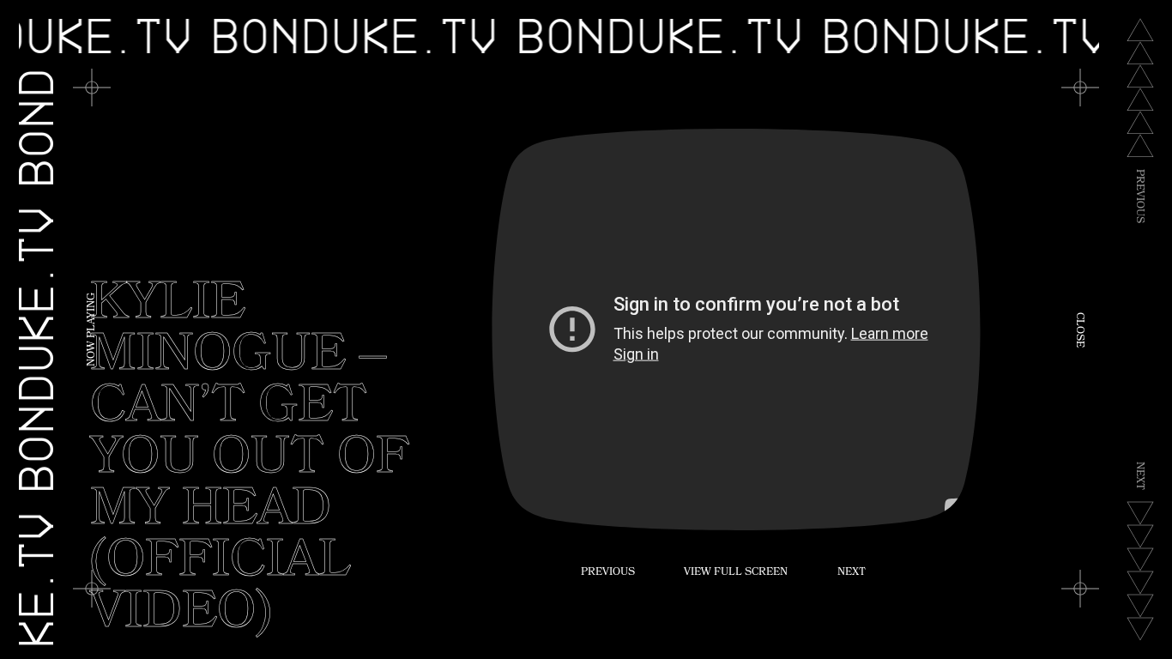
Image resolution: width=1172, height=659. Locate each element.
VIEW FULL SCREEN (736, 573)
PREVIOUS (608, 573)
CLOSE (1078, 330)
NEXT (851, 573)
